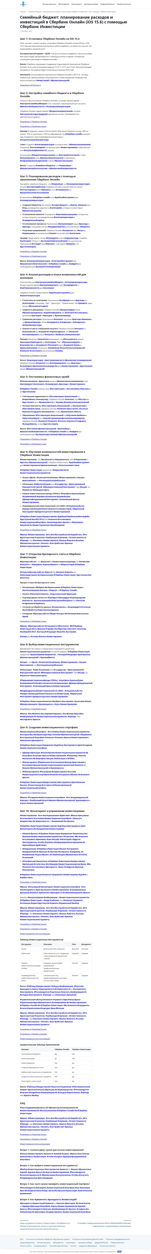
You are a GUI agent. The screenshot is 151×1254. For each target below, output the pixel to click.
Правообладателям (27, 1243)
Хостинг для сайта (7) (107, 1246)
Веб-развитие (63, 4)
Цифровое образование (88, 1246)
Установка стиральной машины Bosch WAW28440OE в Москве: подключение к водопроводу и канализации (104, 1223)
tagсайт (51, 150)
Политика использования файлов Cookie (87, 1239)
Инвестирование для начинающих (35, 933)
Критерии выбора (91, 4)
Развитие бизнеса (124, 4)
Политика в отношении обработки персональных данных (48, 1239)
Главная (23, 12)
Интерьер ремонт (40, 1246)
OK (119, 1251)
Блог (21, 1239)
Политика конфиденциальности (118, 1239)
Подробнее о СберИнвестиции (33, 126)
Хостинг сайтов (25, 1246)
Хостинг (73, 1246)
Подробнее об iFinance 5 (30, 85)
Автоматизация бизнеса (59, 1246)
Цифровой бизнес (108, 4)
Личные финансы (49, 4)
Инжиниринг (76, 4)
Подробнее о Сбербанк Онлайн (33, 121)
